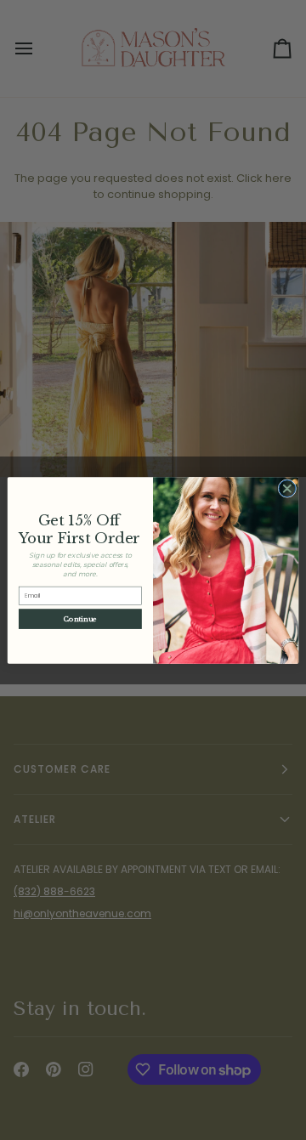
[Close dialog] (287, 487)
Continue (80, 619)
